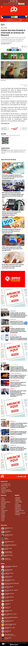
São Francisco (18, 509)
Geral (3, 24)
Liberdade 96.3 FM (9, 600)
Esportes (3, 506)
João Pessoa (18, 500)
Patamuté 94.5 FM (9, 621)
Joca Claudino (18, 502)
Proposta (12, 389)
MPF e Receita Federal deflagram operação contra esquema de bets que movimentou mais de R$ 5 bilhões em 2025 (13, 195)
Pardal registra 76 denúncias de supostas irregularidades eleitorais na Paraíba (18, 433)
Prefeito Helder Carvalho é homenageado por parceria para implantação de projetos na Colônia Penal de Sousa (18, 315)
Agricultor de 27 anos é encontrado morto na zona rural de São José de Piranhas (18, 322)
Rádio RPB (18, 2)
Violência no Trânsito (15, 373)
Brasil (2, 497)
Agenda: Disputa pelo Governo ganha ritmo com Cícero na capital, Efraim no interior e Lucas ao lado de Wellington (18, 441)
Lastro (16, 503)
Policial (3, 513)
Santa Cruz (18, 507)
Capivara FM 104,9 (9, 573)
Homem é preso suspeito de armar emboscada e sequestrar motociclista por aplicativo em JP (18, 384)
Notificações (13, 335)
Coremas (3, 499)
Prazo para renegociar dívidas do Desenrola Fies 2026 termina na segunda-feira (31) (11, 231)
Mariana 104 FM (8, 610)
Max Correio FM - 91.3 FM (10, 614)
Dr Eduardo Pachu (9, 541)
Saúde (2, 517)
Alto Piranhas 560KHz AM (11, 566)
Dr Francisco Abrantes (10, 545)
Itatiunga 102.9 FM (9, 597)
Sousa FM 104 (8, 638)
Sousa (2, 520)
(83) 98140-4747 (7, 485)
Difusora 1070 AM (9, 587)
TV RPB (13, 2)
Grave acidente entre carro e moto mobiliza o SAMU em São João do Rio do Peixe (18, 376)
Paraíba (3, 512)
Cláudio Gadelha (9, 535)
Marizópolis (18, 505)
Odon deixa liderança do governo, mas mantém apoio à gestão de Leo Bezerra (18, 448)
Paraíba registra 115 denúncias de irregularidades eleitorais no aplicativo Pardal (18, 338)
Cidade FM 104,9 (8, 576)
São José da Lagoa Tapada (19, 511)
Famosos (3, 507)
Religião (3, 516)
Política (3, 515)
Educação (3, 503)
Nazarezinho (18, 506)
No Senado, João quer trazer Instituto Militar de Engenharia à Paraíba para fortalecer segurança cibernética (18, 393)
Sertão (2, 519)
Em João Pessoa (14, 365)
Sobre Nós (3, 488)
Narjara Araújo (9, 555)
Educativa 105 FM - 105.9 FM (11, 590)
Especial (3, 505)
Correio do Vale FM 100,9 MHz (12, 583)
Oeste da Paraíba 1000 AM (11, 617)
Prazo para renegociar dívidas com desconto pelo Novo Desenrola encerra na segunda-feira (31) (12, 176)
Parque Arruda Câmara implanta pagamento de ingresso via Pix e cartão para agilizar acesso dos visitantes (18, 369)
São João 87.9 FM (9, 634)
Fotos (9, 2)
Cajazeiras (17, 499)
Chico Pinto (7, 531)
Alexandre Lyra (8, 528)
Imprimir (25, 46)
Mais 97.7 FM (8, 607)
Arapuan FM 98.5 (9, 570)
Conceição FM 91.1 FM (10, 580)
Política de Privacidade (6, 491)
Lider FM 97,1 (8, 604)
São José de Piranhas (20, 513)
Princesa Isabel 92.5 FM (10, 624)
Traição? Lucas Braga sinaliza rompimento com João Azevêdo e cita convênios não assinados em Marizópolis (18, 425)
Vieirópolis (17, 514)
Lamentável (13, 319)
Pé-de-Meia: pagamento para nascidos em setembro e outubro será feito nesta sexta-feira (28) (13, 266)
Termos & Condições (6, 490)
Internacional (4, 510)
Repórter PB (8, 631)
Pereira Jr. (13, 421)
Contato (3, 493)
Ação (11, 326)
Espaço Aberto (8, 552)
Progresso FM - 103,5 (10, 627)
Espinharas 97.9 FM (9, 593)
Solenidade (13, 311)
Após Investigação (14, 380)
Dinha (6, 538)
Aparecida (17, 497)
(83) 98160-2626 (6, 484)
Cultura (3, 500)
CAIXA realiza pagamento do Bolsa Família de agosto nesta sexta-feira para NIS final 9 (12, 248)
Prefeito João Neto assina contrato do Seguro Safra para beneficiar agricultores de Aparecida (18, 331)
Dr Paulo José (8, 548)
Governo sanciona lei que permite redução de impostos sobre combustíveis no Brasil (11, 213)
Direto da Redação (5, 502)
